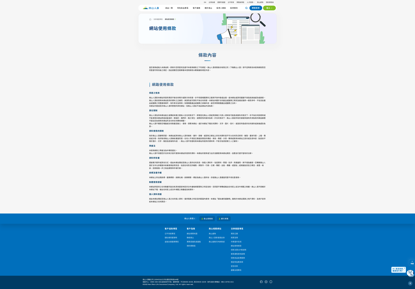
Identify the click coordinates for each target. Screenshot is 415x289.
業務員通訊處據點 (194, 242)
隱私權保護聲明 (171, 238)
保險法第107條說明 (238, 250)
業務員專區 (240, 2)
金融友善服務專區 (172, 242)
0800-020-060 (155, 282)
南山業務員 (208, 219)
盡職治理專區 (236, 270)
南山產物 (260, 2)
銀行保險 (224, 219)
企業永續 (212, 2)
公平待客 (231, 2)
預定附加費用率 (237, 262)
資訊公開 (234, 234)
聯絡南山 (190, 238)
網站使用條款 (236, 246)
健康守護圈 (221, 2)
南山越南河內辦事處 (217, 242)
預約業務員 (270, 2)
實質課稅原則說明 (238, 254)
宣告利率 (234, 266)
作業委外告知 (236, 242)
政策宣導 (234, 238)
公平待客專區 (170, 234)
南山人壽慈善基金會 (217, 238)
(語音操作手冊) (166, 282)
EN (205, 2)
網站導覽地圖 (192, 234)
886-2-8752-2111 (227, 282)
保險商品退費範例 (238, 258)
